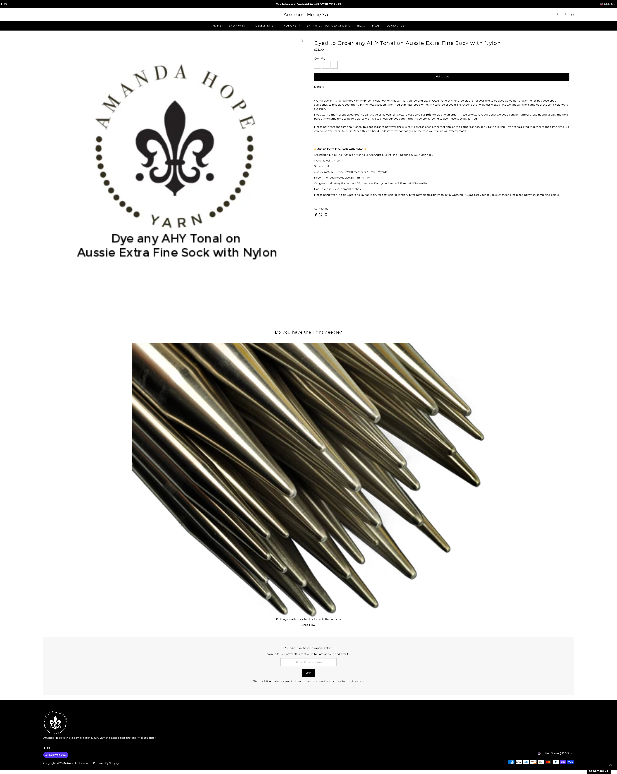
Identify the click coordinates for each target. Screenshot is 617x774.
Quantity (319, 58)
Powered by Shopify (106, 763)
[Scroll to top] (610, 765)
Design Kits (264, 25)
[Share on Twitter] (321, 215)
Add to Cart (441, 76)
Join (308, 672)
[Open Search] (558, 14)
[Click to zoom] (302, 40)
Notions (290, 25)
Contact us (321, 208)
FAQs (376, 25)
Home (217, 25)
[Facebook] (1, 4)
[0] (572, 14)
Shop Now (308, 624)
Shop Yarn (237, 25)
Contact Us (395, 25)
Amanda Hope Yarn (308, 14)
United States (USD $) (555, 753)
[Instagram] (6, 4)
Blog (361, 25)
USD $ (608, 4)
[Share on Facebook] (316, 215)
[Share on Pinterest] (326, 215)
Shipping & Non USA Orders (328, 25)
